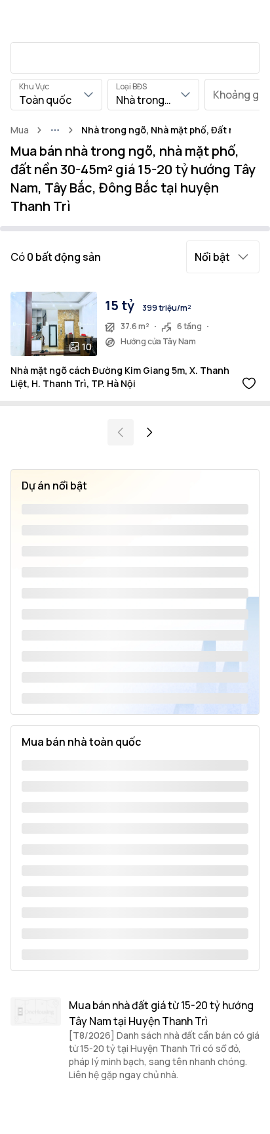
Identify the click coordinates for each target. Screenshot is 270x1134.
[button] (223, 257)
